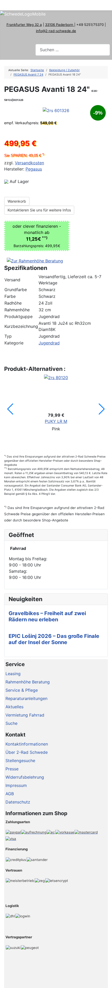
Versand (12, 279)
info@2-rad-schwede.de (56, 31)
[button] (10, 409)
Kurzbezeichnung (21, 326)
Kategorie (13, 342)
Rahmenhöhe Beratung (27, 681)
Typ (8, 336)
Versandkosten (29, 162)
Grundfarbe (15, 289)
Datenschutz (17, 802)
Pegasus (34, 169)
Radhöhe (13, 303)
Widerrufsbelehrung (24, 777)
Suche (11, 723)
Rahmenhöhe (17, 309)
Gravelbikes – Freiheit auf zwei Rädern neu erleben (47, 616)
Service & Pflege (21, 690)
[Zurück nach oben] (105, 981)
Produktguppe (18, 316)
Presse (11, 768)
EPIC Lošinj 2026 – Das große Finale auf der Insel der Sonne (54, 639)
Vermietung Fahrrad (24, 715)
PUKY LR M (56, 421)
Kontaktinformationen (26, 744)
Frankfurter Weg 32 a (24, 25)
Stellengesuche (20, 760)
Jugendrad (49, 342)
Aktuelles (14, 706)
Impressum (16, 785)
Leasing (13, 673)
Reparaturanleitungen (26, 698)
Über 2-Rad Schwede (26, 752)
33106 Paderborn (59, 25)
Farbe (10, 296)
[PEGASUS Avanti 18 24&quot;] (56, 110)
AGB (9, 793)
